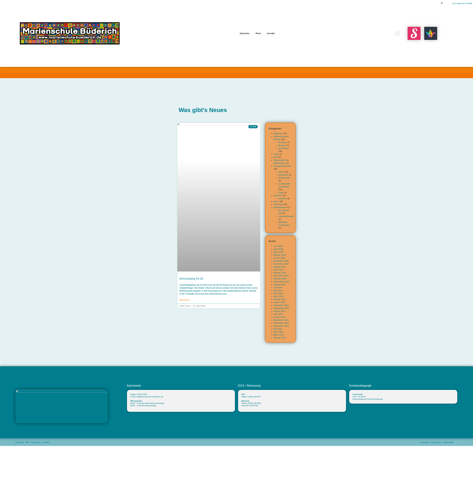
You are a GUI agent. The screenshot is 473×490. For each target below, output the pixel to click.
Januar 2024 (279, 302)
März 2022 (278, 335)
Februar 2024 (279, 299)
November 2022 (281, 323)
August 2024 (279, 284)
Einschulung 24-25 (191, 278)
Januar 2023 (279, 317)
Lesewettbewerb (286, 216)
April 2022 (278, 332)
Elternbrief (283, 175)
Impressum (424, 442)
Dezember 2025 (281, 261)
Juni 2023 (278, 314)
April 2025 (278, 270)
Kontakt (271, 33)
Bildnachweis (448, 442)
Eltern (281, 172)
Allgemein (278, 133)
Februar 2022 (279, 337)
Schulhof (277, 195)
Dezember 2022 (281, 320)
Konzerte (282, 142)
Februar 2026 (279, 255)
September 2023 (281, 308)
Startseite (244, 33)
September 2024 (281, 281)
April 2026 (278, 249)
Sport (276, 201)
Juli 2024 (277, 287)
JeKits (276, 154)
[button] (397, 33)
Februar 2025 (279, 272)
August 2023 (279, 311)
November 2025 (281, 264)
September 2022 (281, 326)
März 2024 (278, 296)
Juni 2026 (278, 246)
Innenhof (282, 198)
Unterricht (278, 204)
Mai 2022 (277, 329)
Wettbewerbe (279, 207)
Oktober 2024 (280, 278)
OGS (275, 157)
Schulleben (283, 148)
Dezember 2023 (281, 305)
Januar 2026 (279, 258)
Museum (282, 145)
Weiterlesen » (184, 300)
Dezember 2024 (281, 275)
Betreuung (19, 442)
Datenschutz (436, 442)
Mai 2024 (277, 290)
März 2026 (278, 252)
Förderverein (284, 178)
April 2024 (278, 293)
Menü (258, 33)
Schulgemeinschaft (282, 166)
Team (280, 192)
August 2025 (279, 267)
